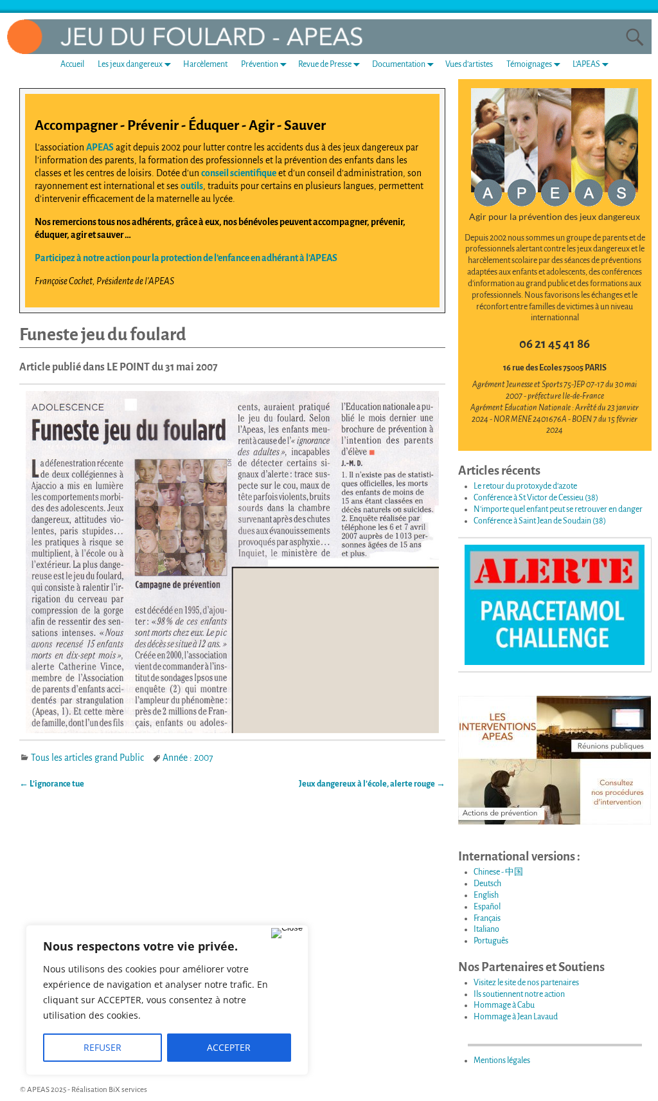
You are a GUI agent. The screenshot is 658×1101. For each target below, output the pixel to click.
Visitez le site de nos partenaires (526, 982)
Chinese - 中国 (498, 872)
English (486, 895)
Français (487, 918)
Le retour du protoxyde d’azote (525, 486)
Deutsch (487, 883)
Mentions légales (502, 1060)
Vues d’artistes (469, 64)
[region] (167, 1000)
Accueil (72, 64)
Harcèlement (205, 64)
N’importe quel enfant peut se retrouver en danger (558, 509)
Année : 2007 (188, 757)
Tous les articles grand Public (87, 757)
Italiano (486, 929)
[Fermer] (287, 933)
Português (491, 940)
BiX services (128, 1090)
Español (487, 906)
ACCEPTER (229, 1047)
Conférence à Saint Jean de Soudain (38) (540, 520)
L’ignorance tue (51, 783)
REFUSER (102, 1047)
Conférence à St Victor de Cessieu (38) (536, 497)
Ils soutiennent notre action (519, 994)
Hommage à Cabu (504, 1005)
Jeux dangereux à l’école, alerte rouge (372, 783)
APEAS (100, 147)
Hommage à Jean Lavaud (516, 1016)
